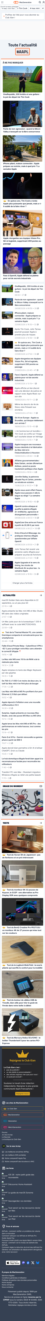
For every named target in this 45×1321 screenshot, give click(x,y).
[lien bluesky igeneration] (37, 1262)
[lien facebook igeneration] (28, 1262)
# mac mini (35, 8)
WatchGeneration (14, 1127)
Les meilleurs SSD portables (15, 1155)
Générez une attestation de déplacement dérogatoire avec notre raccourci (22, 1251)
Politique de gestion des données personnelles (19, 1280)
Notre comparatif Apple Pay (15, 1158)
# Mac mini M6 (8, 8)
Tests (6, 823)
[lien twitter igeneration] (32, 1262)
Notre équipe (7, 1282)
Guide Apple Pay (8, 1238)
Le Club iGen (12, 1109)
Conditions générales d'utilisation (14, 1278)
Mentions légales (8, 1275)
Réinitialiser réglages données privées (22, 1305)
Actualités (9, 595)
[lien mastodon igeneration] (23, 1262)
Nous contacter (8, 1287)
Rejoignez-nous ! (22, 1094)
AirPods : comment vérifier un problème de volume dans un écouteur (21, 1232)
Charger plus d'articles (22, 583)
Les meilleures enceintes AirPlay (17, 1152)
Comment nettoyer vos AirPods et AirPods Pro (19, 1236)
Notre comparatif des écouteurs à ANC (19, 1161)
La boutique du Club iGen (11, 1139)
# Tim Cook (22, 8)
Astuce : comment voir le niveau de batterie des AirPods (20, 1244)
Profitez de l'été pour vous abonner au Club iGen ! (22, 16)
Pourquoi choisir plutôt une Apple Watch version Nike (22, 1240)
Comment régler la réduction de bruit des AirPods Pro (22, 1247)
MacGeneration (14, 1115)
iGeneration (12, 1121)
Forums (4, 1132)
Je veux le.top (7, 1135)
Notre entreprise (8, 1285)
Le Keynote (6, 1137)
